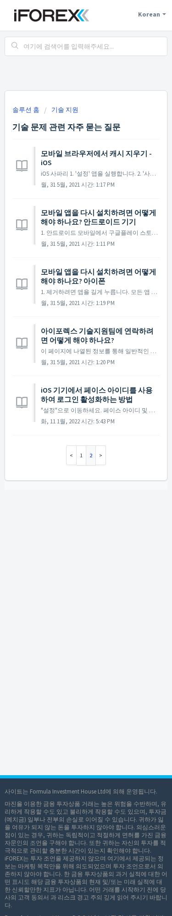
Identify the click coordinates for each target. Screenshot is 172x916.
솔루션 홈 (26, 109)
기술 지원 (64, 109)
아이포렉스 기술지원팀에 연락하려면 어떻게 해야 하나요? (97, 335)
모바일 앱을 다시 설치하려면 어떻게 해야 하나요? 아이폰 (98, 276)
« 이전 (71, 455)
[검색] (15, 46)
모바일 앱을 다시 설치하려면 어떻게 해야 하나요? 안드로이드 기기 (98, 217)
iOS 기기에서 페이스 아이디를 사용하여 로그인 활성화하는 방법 (97, 394)
